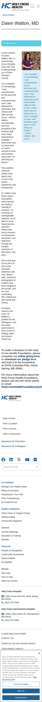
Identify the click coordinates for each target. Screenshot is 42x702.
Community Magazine (11, 521)
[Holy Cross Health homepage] (15, 10)
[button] (38, 5)
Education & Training (11, 536)
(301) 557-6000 (12, 620)
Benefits (5, 539)
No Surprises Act (9, 502)
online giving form (29, 356)
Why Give (5, 573)
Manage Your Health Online (14, 487)
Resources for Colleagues (13, 446)
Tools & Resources (11, 434)
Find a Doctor (9, 418)
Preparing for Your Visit (12, 494)
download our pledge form (20, 359)
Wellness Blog (8, 517)
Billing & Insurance (10, 490)
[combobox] (21, 467)
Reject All (21, 691)
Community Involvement (12, 554)
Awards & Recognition (11, 550)
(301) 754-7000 (12, 602)
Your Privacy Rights (12, 649)
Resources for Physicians (13, 441)
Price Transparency (10, 498)
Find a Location (10, 423)
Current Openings (9, 532)
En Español (6, 562)
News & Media (8, 558)
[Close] (39, 653)
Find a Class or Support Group (15, 513)
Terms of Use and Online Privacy (18, 644)
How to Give (7, 577)
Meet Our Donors (9, 581)
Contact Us (7, 638)
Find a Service (9, 429)
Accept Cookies (21, 697)
